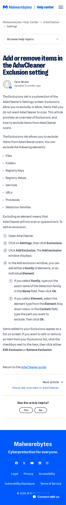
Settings (12, 26)
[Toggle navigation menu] (61, 7)
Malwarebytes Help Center (21, 22)
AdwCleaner (51, 22)
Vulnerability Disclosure (20, 483)
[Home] (28, 7)
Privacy (28, 474)
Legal (14, 474)
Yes (26, 410)
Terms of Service (50, 483)
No (40, 410)
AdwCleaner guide (33, 367)
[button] (33, 39)
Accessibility (47, 474)
